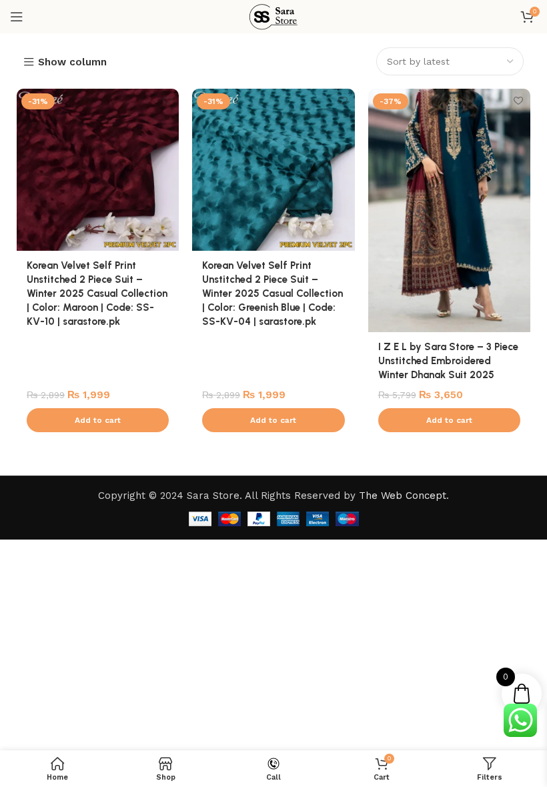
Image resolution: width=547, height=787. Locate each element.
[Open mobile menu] (16, 16)
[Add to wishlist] (167, 100)
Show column (72, 62)
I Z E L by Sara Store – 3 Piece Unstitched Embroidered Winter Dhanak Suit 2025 (448, 361)
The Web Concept (402, 496)
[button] (98, 420)
